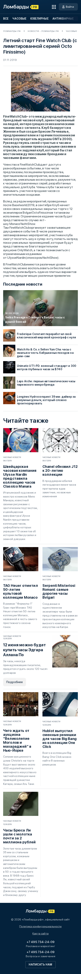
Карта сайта (40, 933)
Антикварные (63, 18)
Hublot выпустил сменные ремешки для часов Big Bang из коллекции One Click (59, 739)
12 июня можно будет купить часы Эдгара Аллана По (24, 650)
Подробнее (14, 682)
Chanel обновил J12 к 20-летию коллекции (60, 471)
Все (5, 18)
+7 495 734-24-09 (41, 942)
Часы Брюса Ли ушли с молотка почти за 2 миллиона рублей (19, 836)
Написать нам (40, 964)
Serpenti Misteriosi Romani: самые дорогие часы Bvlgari (58, 591)
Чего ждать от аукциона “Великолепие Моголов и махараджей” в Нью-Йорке (17, 740)
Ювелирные (39, 18)
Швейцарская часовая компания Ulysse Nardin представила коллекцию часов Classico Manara (20, 476)
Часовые (19, 18)
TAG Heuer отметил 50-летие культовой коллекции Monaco (20, 591)
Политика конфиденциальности (40, 926)
